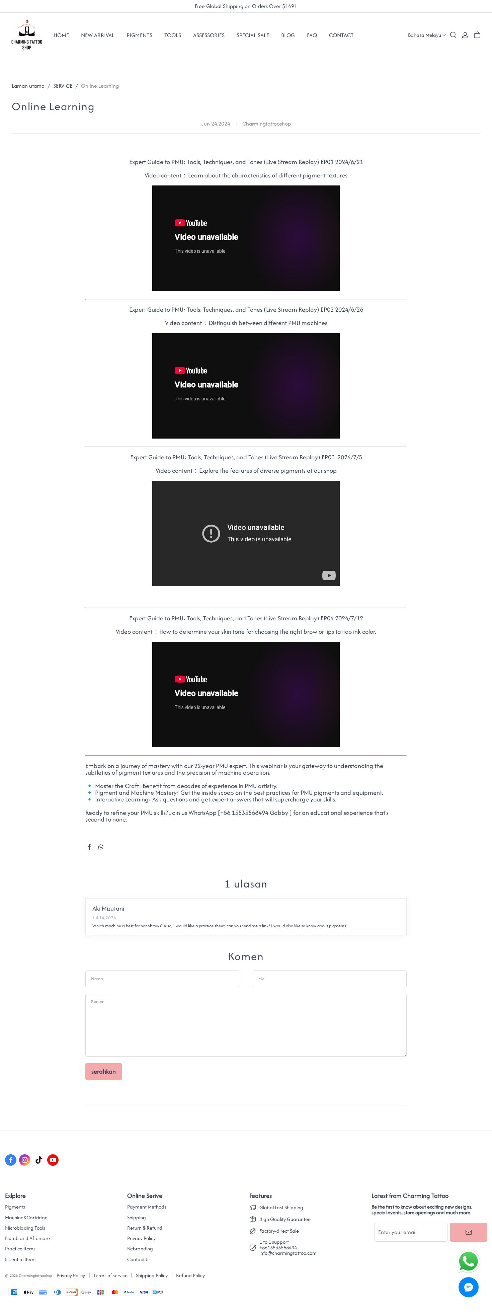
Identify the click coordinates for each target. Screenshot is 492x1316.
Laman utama (28, 86)
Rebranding (140, 1248)
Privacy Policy (141, 1238)
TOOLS (172, 35)
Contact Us (139, 1259)
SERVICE (62, 86)
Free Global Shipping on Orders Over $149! (246, 6)
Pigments (15, 1207)
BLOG (288, 35)
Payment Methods (146, 1207)
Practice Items (20, 1248)
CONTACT (341, 35)
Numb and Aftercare (27, 1238)
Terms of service (110, 1275)
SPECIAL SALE (253, 35)
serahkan (103, 1071)
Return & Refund (144, 1228)
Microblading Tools (25, 1228)
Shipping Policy (152, 1275)
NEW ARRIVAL (97, 35)
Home (61, 35)
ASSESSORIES (209, 35)
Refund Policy (190, 1275)
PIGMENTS (139, 35)
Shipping (136, 1217)
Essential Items (20, 1259)
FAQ (312, 35)
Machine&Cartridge (26, 1217)
